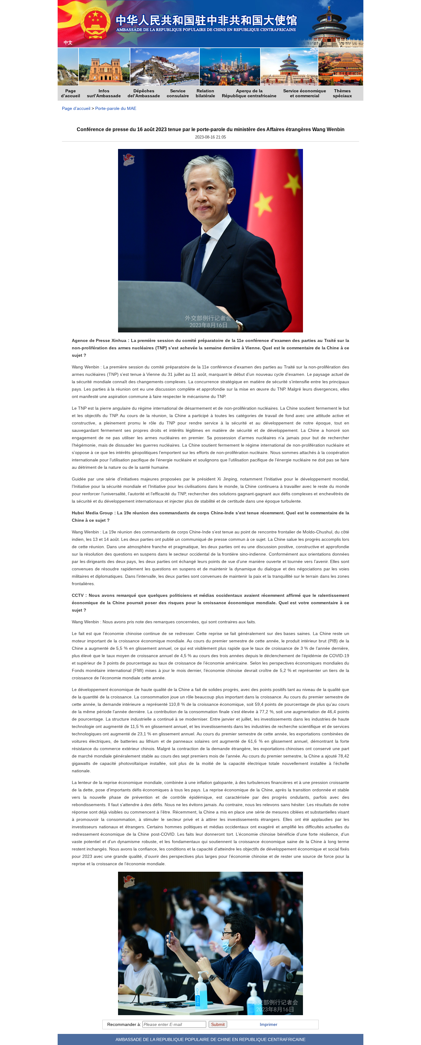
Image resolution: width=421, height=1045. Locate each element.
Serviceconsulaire (178, 93)
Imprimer (268, 1024)
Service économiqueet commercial (304, 93)
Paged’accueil (70, 93)
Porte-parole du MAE (115, 108)
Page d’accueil (76, 108)
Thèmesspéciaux (342, 93)
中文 (68, 42)
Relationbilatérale (205, 93)
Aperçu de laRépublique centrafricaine (249, 93)
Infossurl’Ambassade (104, 93)
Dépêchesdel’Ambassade (144, 93)
